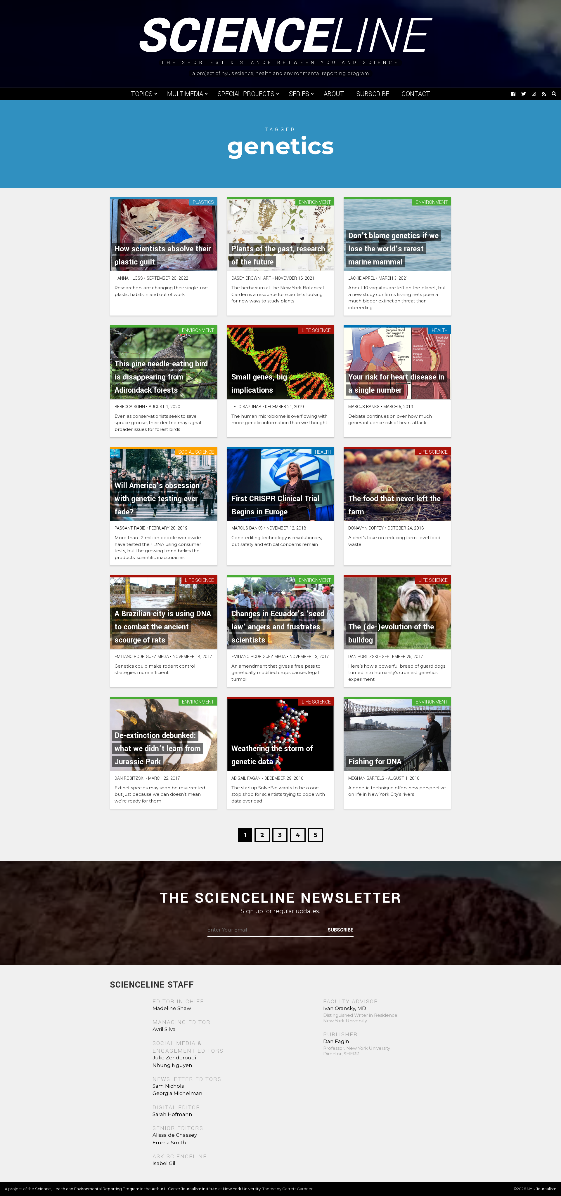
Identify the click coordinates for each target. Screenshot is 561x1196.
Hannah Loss (129, 278)
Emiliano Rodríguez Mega (142, 657)
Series (299, 94)
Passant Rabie (130, 528)
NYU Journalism (541, 1188)
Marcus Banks (364, 407)
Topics (142, 94)
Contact (415, 94)
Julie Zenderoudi (174, 1058)
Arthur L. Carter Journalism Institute (184, 1188)
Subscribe (372, 94)
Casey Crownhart (251, 278)
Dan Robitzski (363, 657)
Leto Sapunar (246, 407)
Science (281, 36)
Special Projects (246, 94)
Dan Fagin (336, 1041)
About (334, 94)
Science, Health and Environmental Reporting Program (87, 1188)
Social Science (196, 452)
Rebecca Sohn (130, 407)
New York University (242, 1188)
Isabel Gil (164, 1163)
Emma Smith (169, 1142)
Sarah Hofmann (172, 1114)
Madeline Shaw (172, 1008)
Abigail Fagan (246, 778)
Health (440, 331)
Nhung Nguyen (172, 1065)
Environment (315, 202)
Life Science (316, 331)
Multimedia (185, 94)
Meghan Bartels (366, 778)
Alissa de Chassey (175, 1135)
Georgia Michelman (177, 1093)
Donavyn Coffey (366, 528)
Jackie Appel (361, 278)
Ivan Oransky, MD (344, 1008)
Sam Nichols (168, 1086)
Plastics (203, 202)
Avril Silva (164, 1029)
